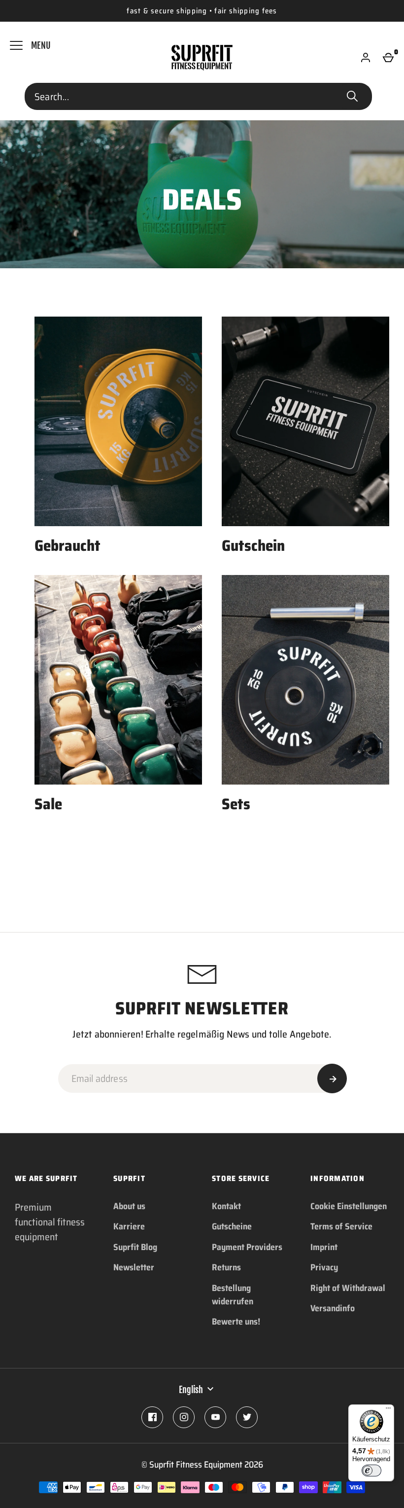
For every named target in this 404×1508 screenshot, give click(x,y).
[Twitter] (247, 1417)
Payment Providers (247, 1247)
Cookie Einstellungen (348, 1206)
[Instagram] (184, 1417)
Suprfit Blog (135, 1247)
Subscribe (332, 1078)
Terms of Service (341, 1226)
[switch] (371, 1470)
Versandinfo (332, 1308)
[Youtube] (215, 1417)
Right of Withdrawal (347, 1288)
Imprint (323, 1247)
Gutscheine (232, 1226)
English (191, 1389)
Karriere (129, 1226)
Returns (226, 1267)
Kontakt (226, 1206)
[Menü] (388, 1410)
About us (129, 1206)
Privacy (324, 1267)
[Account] (365, 58)
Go (352, 96)
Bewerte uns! (236, 1321)
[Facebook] (152, 1417)
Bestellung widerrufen (232, 1294)
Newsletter (133, 1267)
